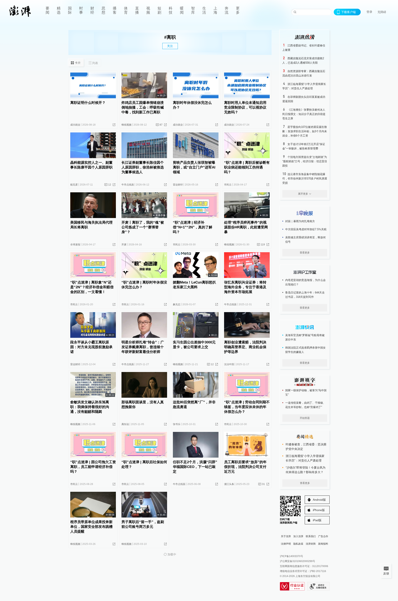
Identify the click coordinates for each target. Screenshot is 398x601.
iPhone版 (319, 510)
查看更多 (305, 252)
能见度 (74, 184)
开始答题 (305, 418)
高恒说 (125, 424)
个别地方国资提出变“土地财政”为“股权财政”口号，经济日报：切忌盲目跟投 (304, 161)
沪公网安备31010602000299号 (297, 561)
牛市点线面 (127, 184)
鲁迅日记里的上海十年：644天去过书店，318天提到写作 (305, 294)
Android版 (319, 499)
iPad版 (317, 520)
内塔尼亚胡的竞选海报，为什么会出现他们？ (305, 282)
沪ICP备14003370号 (291, 556)
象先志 (176, 304)
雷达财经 (178, 184)
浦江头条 (229, 484)
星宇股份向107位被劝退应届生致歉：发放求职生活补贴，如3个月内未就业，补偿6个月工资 (304, 131)
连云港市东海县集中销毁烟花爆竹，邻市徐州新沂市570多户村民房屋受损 (304, 178)
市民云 (228, 184)
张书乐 (176, 424)
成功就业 (75, 124)
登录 (369, 11)
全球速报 (75, 244)
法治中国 (229, 364)
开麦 (123, 244)
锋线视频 (126, 124)
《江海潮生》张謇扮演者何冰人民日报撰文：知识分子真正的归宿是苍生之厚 (303, 114)
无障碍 (381, 12)
